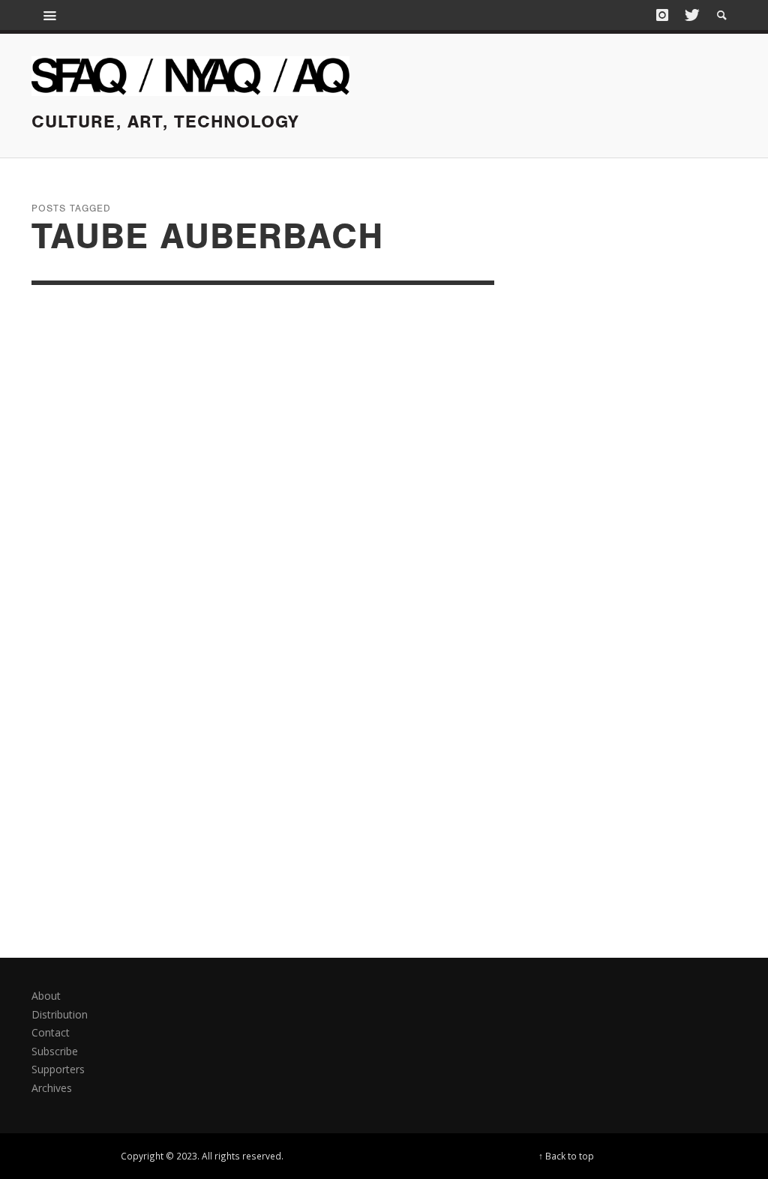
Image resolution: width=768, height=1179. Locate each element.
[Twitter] (690, 15)
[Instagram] (662, 15)
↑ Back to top (566, 1156)
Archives (52, 1088)
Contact (51, 1032)
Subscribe (55, 1051)
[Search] (50, 15)
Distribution (60, 1014)
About (46, 995)
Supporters (58, 1069)
